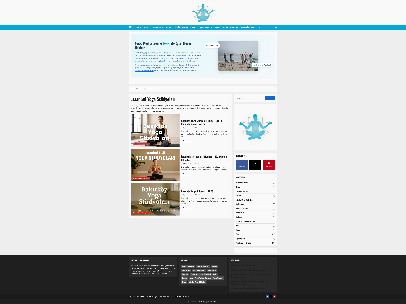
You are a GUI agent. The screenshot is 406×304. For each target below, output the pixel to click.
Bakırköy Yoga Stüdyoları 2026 (155, 199)
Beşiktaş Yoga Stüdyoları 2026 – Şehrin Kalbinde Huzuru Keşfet (155, 130)
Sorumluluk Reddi (137, 296)
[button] (130, 27)
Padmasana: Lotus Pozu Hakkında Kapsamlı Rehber (248, 270)
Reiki (237, 225)
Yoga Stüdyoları (247, 27)
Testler (260, 27)
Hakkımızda (164, 296)
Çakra (238, 187)
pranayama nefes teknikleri (144, 70)
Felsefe (168, 27)
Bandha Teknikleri (242, 182)
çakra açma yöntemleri (158, 61)
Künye (148, 296)
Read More (187, 141)
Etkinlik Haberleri (230, 27)
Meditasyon (157, 27)
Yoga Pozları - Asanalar (203, 278)
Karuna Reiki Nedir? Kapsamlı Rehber (244, 265)
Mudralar (239, 217)
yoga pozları (179, 58)
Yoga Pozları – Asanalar (244, 243)
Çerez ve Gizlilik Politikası (180, 296)
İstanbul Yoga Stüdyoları (141, 144)
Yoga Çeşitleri (240, 238)
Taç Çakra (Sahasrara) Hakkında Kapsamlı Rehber (248, 288)
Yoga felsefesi (189, 68)
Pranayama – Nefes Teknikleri (246, 221)
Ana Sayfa (137, 27)
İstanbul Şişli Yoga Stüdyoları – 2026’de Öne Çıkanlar (155, 165)
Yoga (146, 27)
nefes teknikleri (189, 58)
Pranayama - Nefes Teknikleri (201, 274)
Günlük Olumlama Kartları (185, 27)
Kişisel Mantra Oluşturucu (209, 27)
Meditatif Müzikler (242, 208)
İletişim (155, 296)
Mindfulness (240, 212)
